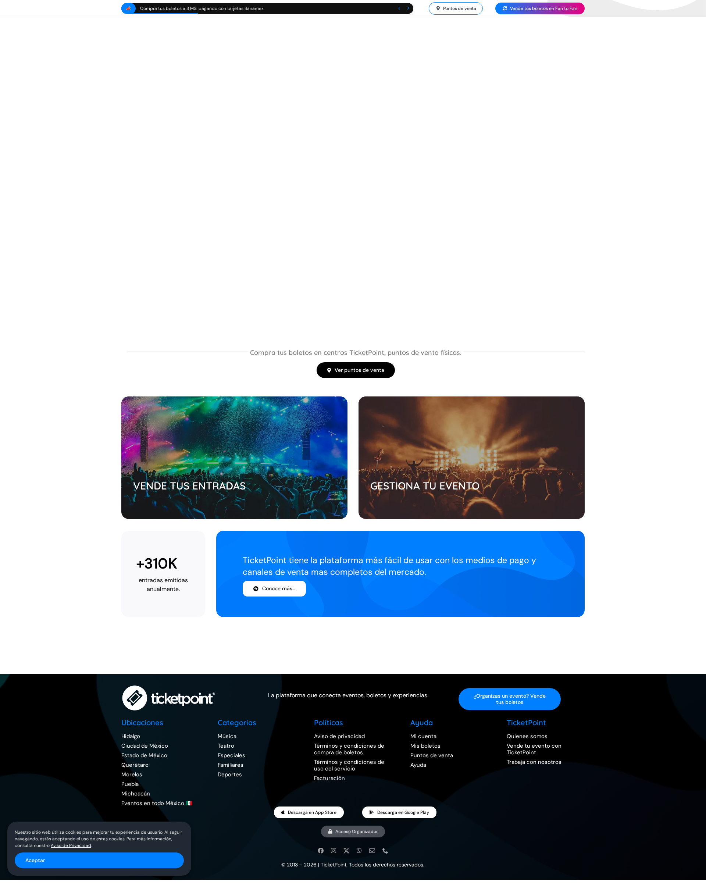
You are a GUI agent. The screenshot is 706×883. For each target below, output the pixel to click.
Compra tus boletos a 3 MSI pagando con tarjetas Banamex (202, 8)
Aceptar (35, 860)
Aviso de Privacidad (71, 845)
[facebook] (321, 851)
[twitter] (346, 851)
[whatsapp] (359, 851)
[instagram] (333, 851)
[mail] (372, 851)
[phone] (385, 851)
